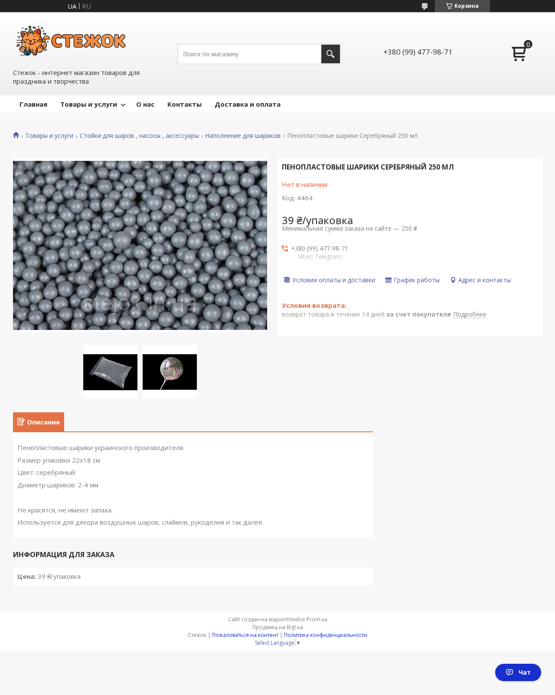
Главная (33, 104)
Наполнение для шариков (243, 136)
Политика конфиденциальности (325, 635)
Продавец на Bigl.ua (277, 627)
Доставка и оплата (248, 104)
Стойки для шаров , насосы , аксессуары (139, 136)
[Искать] (330, 54)
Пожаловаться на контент (245, 635)
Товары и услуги (88, 104)
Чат (525, 672)
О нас (145, 104)
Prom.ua (317, 619)
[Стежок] (71, 39)
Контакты (184, 104)
